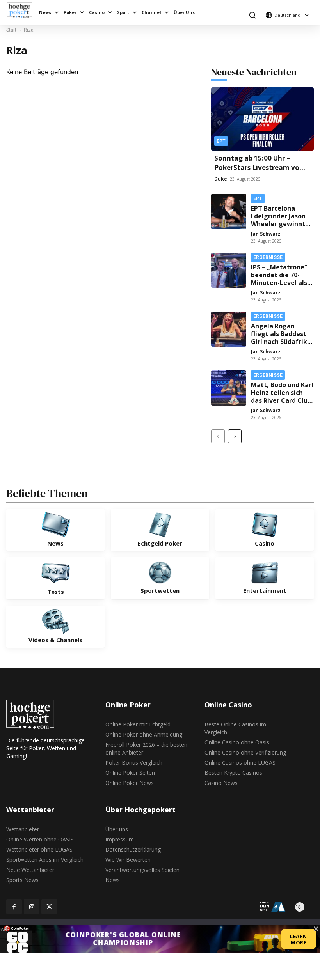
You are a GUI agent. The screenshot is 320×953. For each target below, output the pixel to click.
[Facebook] (14, 906)
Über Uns (184, 12)
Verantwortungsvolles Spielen (142, 869)
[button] (252, 15)
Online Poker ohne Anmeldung (143, 734)
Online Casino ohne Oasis (236, 742)
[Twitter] (49, 906)
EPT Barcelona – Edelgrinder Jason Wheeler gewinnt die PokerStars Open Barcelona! (278, 224)
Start (11, 30)
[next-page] (235, 436)
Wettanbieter (22, 829)
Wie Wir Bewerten (128, 859)
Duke (220, 178)
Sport (123, 12)
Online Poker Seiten (130, 772)
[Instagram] (31, 906)
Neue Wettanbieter (30, 869)
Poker (70, 12)
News (45, 12)
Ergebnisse (268, 257)
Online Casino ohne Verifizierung (245, 752)
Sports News (22, 880)
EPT (221, 141)
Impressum (119, 839)
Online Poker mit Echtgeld (138, 724)
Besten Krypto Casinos (233, 772)
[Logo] (21, 10)
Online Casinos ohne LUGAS (240, 762)
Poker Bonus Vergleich (133, 762)
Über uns (116, 829)
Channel (151, 12)
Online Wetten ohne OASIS (40, 839)
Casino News (221, 782)
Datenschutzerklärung (133, 849)
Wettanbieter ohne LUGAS (39, 849)
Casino (97, 12)
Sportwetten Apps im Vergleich (45, 859)
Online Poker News (129, 782)
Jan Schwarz (266, 233)
